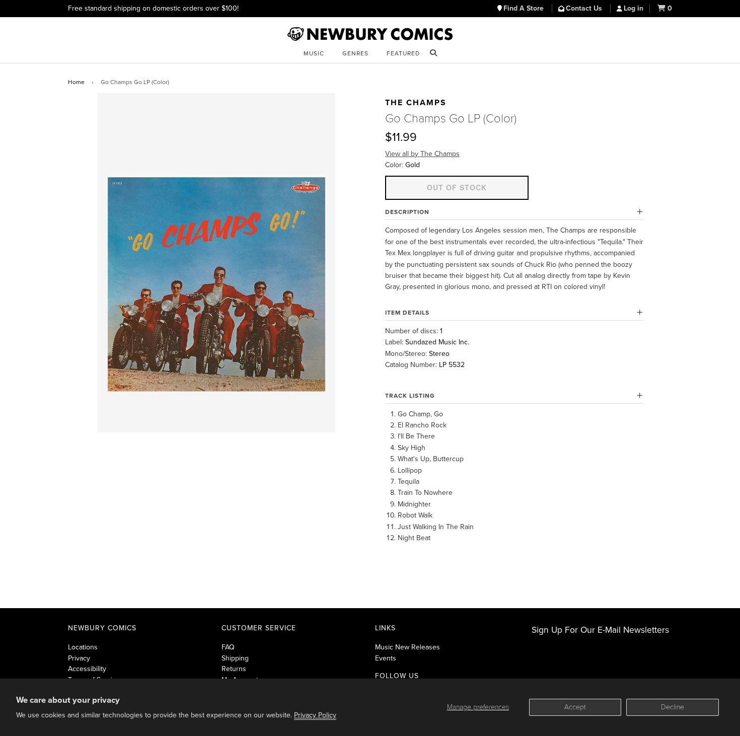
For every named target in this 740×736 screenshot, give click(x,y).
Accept (575, 707)
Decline (672, 707)
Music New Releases (407, 647)
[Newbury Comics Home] (370, 34)
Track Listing (410, 395)
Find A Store (524, 8)
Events (385, 658)
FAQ (228, 647)
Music (314, 53)
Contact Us (585, 8)
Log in (633, 8)
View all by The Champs (422, 154)
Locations (83, 647)
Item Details (407, 312)
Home (76, 82)
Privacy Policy (315, 715)
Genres (355, 53)
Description (407, 211)
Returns (233, 669)
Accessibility (87, 669)
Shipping (235, 658)
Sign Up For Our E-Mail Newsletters (600, 630)
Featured (403, 53)
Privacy (79, 658)
